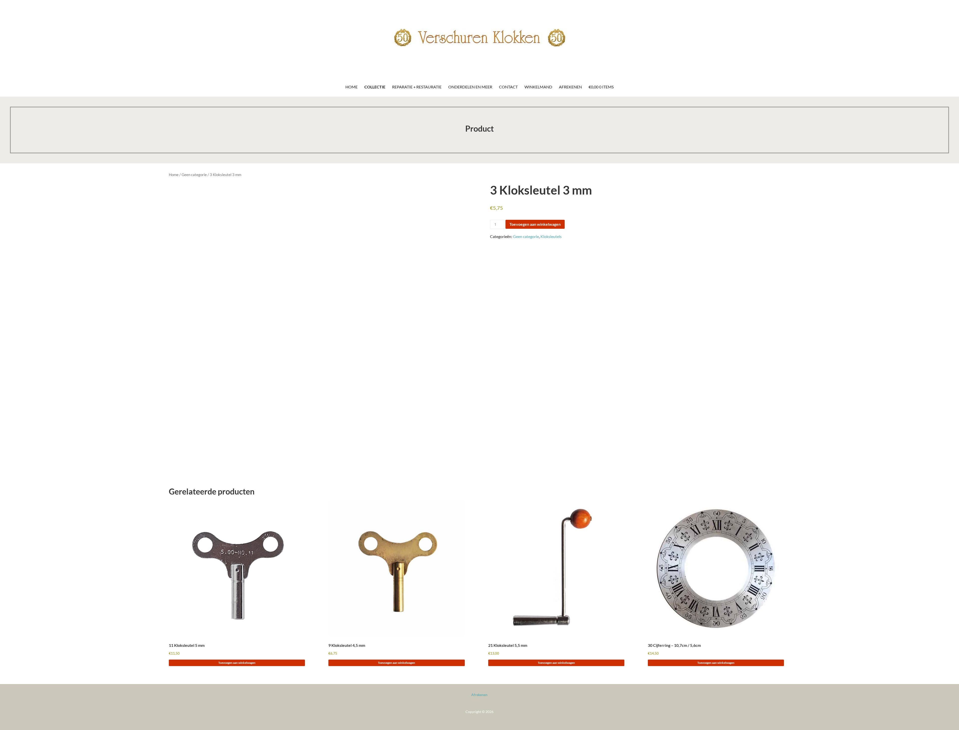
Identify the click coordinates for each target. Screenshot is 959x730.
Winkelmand (538, 86)
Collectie (374, 86)
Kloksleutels (551, 236)
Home (351, 86)
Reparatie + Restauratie (417, 86)
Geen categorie (194, 174)
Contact (508, 86)
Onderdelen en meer (470, 86)
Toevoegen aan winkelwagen (535, 224)
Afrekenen (570, 86)
